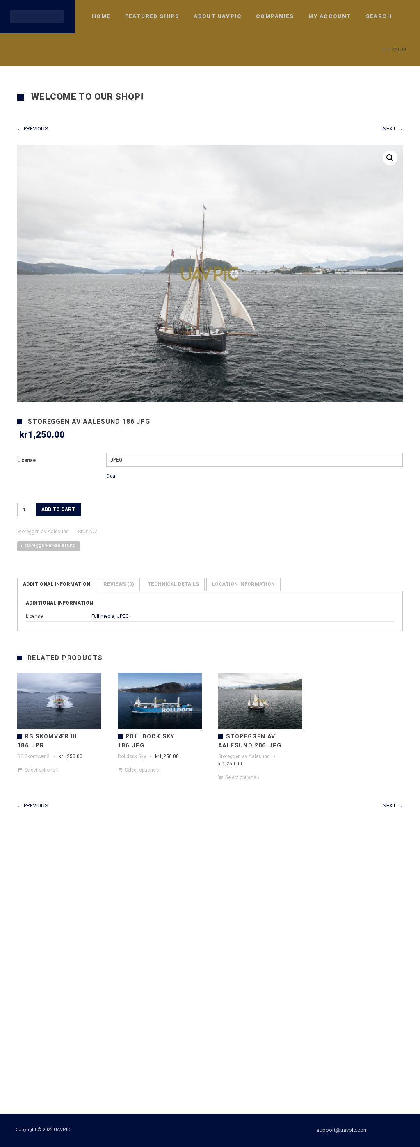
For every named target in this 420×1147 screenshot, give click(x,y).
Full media (102, 616)
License (26, 460)
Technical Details (173, 584)
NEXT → (393, 129)
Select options (39, 770)
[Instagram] (402, 1130)
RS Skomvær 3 (33, 756)
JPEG (123, 616)
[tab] (56, 584)
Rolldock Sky (132, 756)
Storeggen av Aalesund (43, 532)
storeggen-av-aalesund (50, 545)
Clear (111, 476)
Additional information (56, 584)
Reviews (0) (118, 584)
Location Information (243, 584)
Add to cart (58, 509)
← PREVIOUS (32, 129)
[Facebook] (387, 1130)
